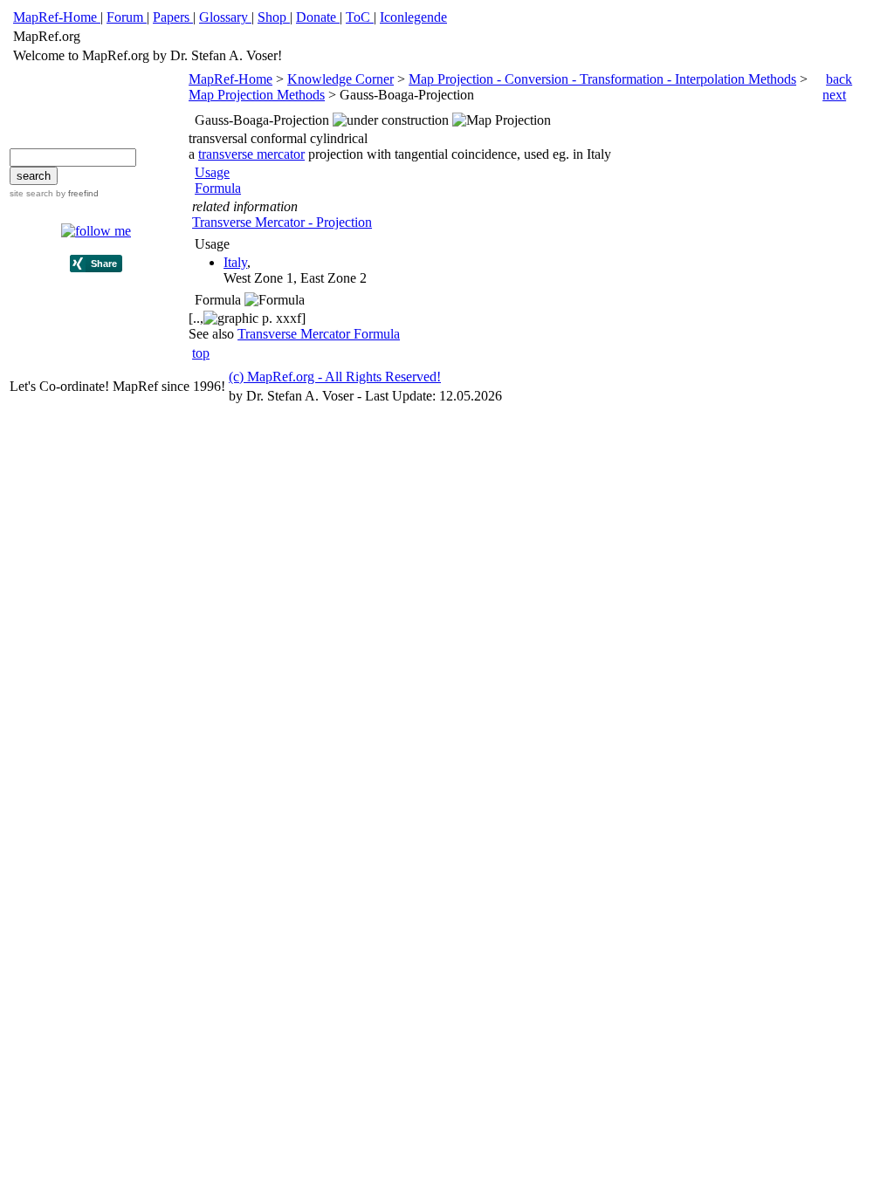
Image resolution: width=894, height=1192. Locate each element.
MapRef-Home (230, 79)
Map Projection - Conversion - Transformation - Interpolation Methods (602, 79)
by (76, 193)
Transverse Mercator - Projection (282, 222)
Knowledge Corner (340, 79)
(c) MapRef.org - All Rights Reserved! (335, 376)
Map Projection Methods (257, 94)
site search (31, 193)
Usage (212, 172)
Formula (218, 188)
